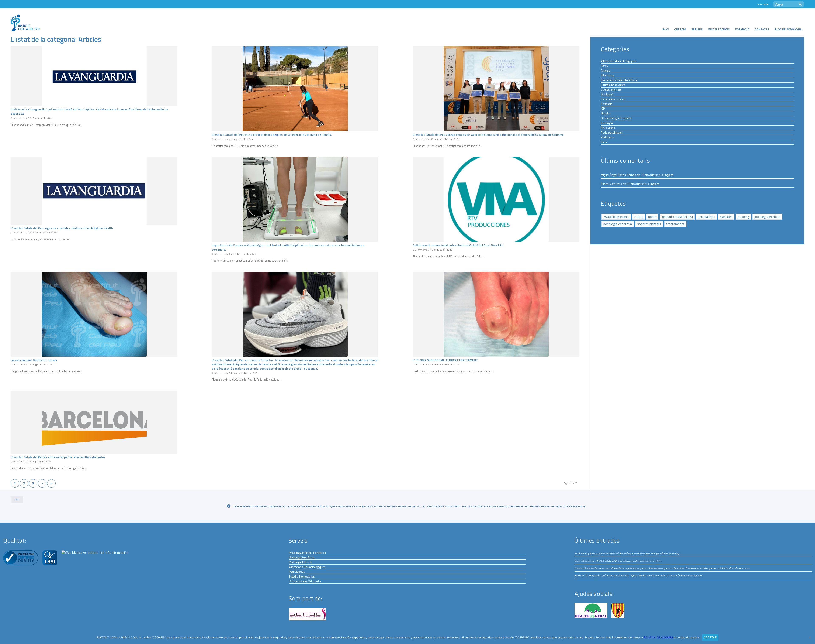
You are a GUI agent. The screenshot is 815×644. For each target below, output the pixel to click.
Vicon (604, 142)
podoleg (743, 216)
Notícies (606, 113)
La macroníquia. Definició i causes (34, 360)
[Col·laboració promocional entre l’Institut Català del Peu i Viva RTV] (496, 199)
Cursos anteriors (611, 90)
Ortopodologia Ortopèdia (616, 118)
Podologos (608, 137)
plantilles (726, 216)
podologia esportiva (617, 223)
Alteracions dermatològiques (618, 61)
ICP (603, 108)
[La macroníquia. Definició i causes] (94, 314)
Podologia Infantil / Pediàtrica (307, 552)
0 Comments (18, 118)
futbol (638, 216)
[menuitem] (666, 22)
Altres (604, 66)
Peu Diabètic (297, 571)
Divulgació (607, 94)
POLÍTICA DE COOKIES (659, 637)
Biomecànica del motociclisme (619, 80)
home (652, 216)
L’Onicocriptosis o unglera (657, 174)
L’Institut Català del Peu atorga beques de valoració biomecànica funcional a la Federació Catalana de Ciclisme (488, 134)
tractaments (675, 223)
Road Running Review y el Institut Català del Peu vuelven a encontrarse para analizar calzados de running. (627, 553)
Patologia (607, 123)
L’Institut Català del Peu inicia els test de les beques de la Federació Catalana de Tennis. (272, 134)
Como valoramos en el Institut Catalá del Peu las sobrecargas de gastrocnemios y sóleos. (618, 560)
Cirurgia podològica (613, 85)
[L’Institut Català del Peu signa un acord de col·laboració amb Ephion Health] (94, 191)
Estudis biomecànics (613, 99)
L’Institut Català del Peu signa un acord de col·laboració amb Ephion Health (62, 228)
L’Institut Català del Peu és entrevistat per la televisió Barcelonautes (58, 457)
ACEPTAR (710, 637)
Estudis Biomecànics (302, 576)
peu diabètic (706, 216)
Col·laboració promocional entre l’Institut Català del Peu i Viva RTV (458, 245)
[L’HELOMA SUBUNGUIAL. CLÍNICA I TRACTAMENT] (496, 314)
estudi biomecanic (616, 216)
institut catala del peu (677, 216)
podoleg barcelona (767, 216)
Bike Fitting (607, 75)
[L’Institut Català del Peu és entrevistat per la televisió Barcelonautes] (94, 422)
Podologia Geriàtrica (301, 557)
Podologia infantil (611, 132)
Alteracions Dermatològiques (307, 567)
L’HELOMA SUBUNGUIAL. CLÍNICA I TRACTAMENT (445, 360)
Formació (607, 104)
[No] (810, 638)
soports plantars (649, 223)
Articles (605, 70)
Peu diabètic (608, 128)
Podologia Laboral (300, 562)
